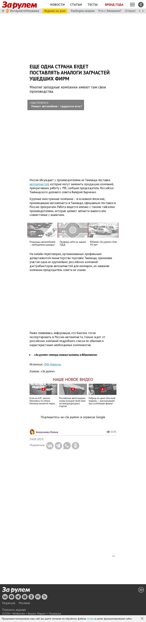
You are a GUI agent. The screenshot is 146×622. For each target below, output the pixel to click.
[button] (142, 619)
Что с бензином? (109, 11)
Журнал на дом (54, 11)
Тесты (92, 4)
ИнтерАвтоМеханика (24, 11)
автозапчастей (39, 184)
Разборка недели (83, 11)
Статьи (76, 4)
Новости (57, 4)
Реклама (24, 603)
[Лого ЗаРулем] (19, 4)
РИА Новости (52, 364)
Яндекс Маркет (37, 613)
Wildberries (18, 613)
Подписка (55, 613)
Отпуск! (130, 11)
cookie (90, 618)
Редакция (8, 603)
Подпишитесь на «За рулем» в (73, 417)
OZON (6, 613)
